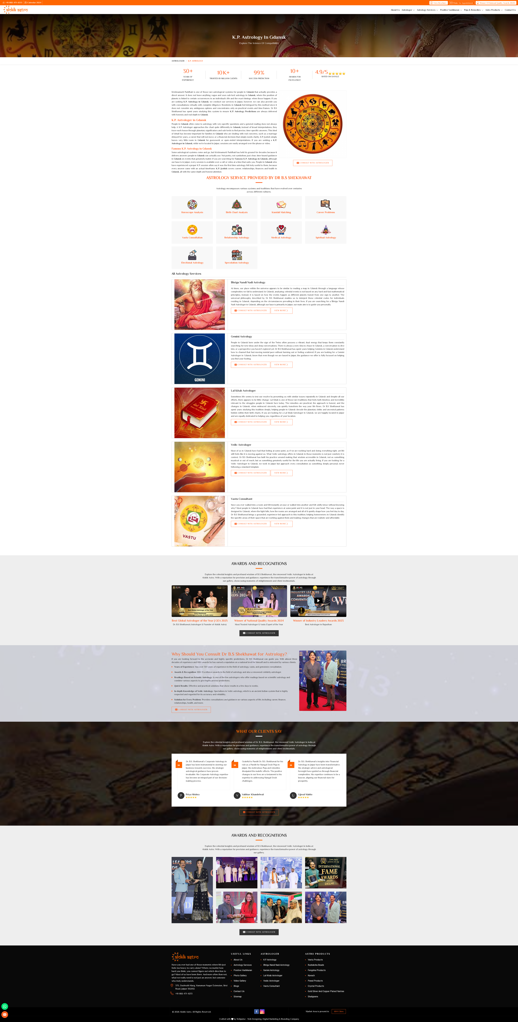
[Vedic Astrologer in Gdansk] (200, 467)
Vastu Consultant (241, 498)
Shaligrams (313, 996)
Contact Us (510, 10)
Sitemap (238, 996)
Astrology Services (426, 10)
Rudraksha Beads (316, 965)
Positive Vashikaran (449, 10)
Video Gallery (240, 980)
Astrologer (407, 10)
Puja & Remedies (472, 10)
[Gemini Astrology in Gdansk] (200, 359)
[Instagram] (262, 1011)
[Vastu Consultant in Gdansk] (200, 521)
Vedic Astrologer (241, 444)
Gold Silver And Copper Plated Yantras (326, 991)
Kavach (311, 975)
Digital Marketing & (271, 1019)
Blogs (236, 986)
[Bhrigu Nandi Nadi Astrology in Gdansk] (200, 304)
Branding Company (290, 1019)
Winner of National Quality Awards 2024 (497, 3)
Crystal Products (316, 986)
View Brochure (439, 3)
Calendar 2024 (34, 2)
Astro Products (492, 10)
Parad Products (315, 980)
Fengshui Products (317, 970)
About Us (395, 10)
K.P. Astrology (269, 959)
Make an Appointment (463, 3)
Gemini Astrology (241, 336)
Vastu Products (315, 959)
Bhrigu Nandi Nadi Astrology (248, 282)
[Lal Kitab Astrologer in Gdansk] (200, 413)
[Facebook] (256, 1011)
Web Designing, (254, 1019)
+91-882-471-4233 (13, 2)
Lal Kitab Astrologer (243, 390)
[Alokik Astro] (15, 9)
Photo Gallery (240, 975)
